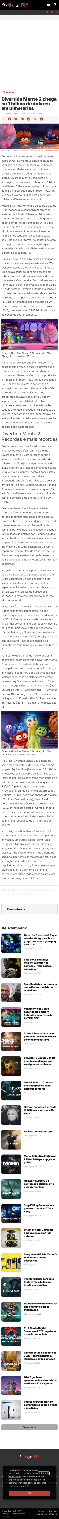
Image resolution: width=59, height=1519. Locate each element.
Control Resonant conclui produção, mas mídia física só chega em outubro (40, 1036)
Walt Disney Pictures (22, 893)
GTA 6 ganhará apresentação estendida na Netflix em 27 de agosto (40, 1380)
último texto (45, 156)
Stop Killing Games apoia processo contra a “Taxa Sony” (39, 1208)
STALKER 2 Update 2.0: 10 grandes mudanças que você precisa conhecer (39, 1061)
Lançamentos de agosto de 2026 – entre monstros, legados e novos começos (40, 1355)
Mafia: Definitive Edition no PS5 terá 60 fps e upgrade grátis (40, 1159)
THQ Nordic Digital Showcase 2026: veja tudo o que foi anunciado (40, 1331)
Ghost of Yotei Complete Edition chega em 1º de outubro (38, 1233)
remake (30, 222)
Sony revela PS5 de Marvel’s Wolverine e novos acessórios (40, 1257)
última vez (30, 632)
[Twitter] (51, 12)
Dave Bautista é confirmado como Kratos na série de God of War (40, 987)
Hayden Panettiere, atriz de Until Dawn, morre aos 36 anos (40, 1110)
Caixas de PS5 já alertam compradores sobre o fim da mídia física (40, 1404)
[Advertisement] (29, 51)
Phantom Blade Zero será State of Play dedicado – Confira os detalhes (39, 1282)
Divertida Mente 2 (11, 890)
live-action (45, 231)
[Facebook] (46, 12)
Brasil (9, 760)
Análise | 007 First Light (38, 1131)
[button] (48, 4)
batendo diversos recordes (31, 459)
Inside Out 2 (28, 890)
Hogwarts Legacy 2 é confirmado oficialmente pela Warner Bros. (39, 1183)
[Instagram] (56, 12)
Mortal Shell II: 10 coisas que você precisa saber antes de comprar (38, 1085)
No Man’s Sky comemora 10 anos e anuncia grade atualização (40, 1306)
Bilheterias (8, 92)
